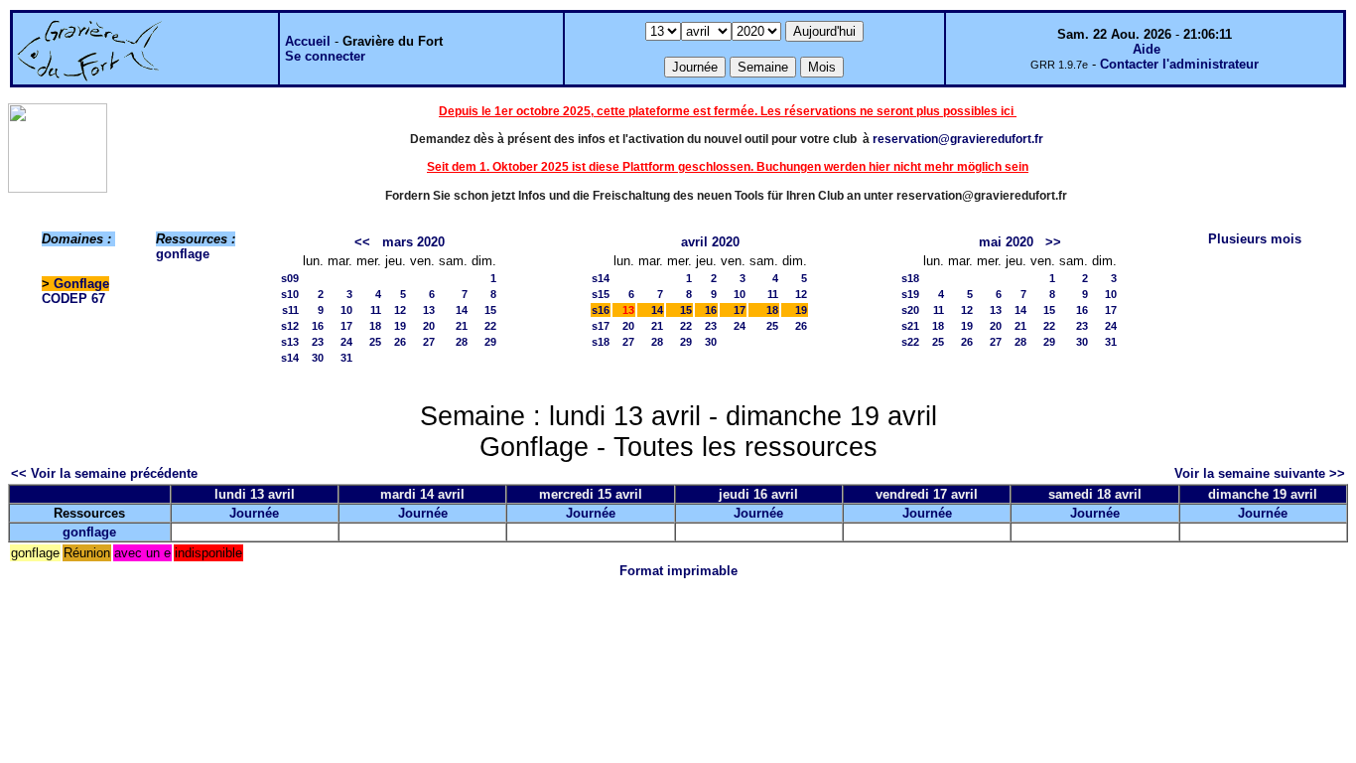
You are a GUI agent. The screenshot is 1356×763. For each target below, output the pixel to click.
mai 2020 (1006, 241)
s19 (910, 294)
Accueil (308, 41)
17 (346, 326)
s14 (290, 358)
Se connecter (325, 56)
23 (318, 342)
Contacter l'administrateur (1179, 64)
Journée (254, 513)
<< (362, 241)
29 (490, 342)
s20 (910, 310)
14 (462, 310)
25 (375, 342)
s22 (910, 342)
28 (462, 342)
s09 (290, 278)
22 (490, 326)
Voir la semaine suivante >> (1259, 473)
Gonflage (81, 283)
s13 (290, 342)
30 (318, 358)
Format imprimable (678, 570)
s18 (601, 342)
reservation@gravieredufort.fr (958, 139)
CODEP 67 (73, 298)
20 (429, 326)
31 (346, 358)
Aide (1146, 49)
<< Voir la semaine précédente (104, 473)
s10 (290, 294)
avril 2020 (710, 241)
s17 (601, 326)
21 (462, 326)
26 (400, 342)
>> (1053, 241)
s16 (601, 310)
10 (346, 310)
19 (400, 326)
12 (400, 310)
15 (490, 310)
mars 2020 (413, 241)
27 (429, 342)
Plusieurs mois (1254, 238)
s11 (290, 310)
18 (375, 326)
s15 (601, 294)
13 (429, 310)
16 (318, 326)
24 (346, 342)
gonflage (182, 253)
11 (375, 310)
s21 (910, 326)
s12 (290, 326)
